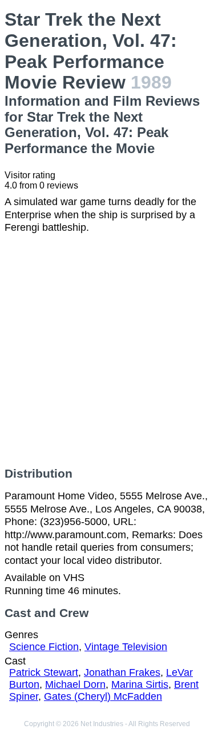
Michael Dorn (75, 684)
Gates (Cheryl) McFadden (103, 696)
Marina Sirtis (139, 684)
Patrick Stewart (43, 672)
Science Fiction (44, 646)
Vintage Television (125, 646)
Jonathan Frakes (122, 672)
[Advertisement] (107, 350)
